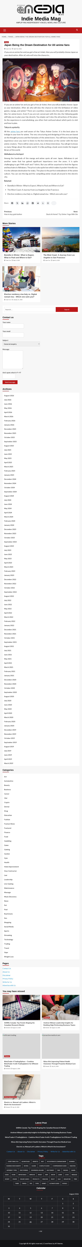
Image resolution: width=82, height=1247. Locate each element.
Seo (5, 918)
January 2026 (9, 425)
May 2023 (8, 558)
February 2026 (9, 421)
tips (30, 1183)
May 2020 (8, 709)
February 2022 (9, 621)
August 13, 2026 (56, 1027)
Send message (10, 382)
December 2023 (10, 529)
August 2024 (9, 496)
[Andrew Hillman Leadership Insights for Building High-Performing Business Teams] (61, 1007)
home (13, 1174)
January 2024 (9, 525)
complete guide (44, 1166)
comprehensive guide (60, 1166)
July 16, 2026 (55, 1066)
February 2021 (9, 671)
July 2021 (7, 650)
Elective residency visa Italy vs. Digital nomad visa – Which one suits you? (37, 194)
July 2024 (7, 500)
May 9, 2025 (16, 260)
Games (73, 1170)
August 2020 (9, 696)
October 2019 (9, 738)
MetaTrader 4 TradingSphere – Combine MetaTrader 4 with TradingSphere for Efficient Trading (21, 1064)
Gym (6, 858)
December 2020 (10, 680)
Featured (7, 828)
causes (33, 1166)
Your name (6, 322)
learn (60, 1174)
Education (8, 815)
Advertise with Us (9, 985)
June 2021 (8, 655)
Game (6, 845)
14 (52, 1213)
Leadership (8, 879)
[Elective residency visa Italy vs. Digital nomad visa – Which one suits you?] (21, 278)
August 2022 (9, 596)
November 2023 (10, 533)
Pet (5, 905)
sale (59, 1179)
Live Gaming (8, 884)
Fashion (7, 819)
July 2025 (7, 450)
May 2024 (8, 508)
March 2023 (8, 567)
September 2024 (10, 492)
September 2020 (10, 692)
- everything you (12, 1161)
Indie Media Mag (41, 19)
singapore (67, 1179)
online (14, 1179)
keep (46, 1174)
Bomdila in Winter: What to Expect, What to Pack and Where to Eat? (35, 185)
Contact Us (7, 968)
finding (65, 1170)
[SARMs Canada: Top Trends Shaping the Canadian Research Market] (21, 1007)
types (37, 1183)
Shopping (7, 922)
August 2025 (9, 446)
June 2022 (8, 604)
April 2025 (8, 462)
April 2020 (8, 713)
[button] (5, 30)
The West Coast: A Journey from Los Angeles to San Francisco (33, 190)
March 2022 (8, 617)
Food (6, 837)
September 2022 (10, 592)
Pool (5, 909)
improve (32, 1174)
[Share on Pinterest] (33, 203)
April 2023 (8, 563)
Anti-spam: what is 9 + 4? (12, 372)
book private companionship (56, 1161)
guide (7, 1174)
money (7, 1179)
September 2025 (10, 441)
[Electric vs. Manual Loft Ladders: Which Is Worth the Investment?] (21, 1087)
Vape (6, 952)
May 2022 (8, 609)
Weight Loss (9, 957)
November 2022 (10, 584)
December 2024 (10, 479)
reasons (45, 1179)
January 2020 (9, 726)
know (53, 1174)
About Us (6, 972)
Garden (7, 854)
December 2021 (10, 630)
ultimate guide (54, 1183)
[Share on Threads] (48, 203)
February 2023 (9, 571)
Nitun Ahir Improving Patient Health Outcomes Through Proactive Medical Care (41, 1142)
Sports (6, 931)
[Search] (77, 30)
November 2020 (10, 684)
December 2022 (10, 579)
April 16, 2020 (18, 49)
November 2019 (10, 734)
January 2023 (9, 575)
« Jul (40, 1231)
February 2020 (9, 721)
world (64, 1183)
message (74, 1174)
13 (42, 1213)
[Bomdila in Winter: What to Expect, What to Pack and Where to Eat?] (21, 239)
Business (7, 789)
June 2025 (8, 454)
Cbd (5, 798)
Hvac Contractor (10, 871)
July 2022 (7, 600)
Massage (7, 892)
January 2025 (9, 475)
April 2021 (8, 663)
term (75, 1179)
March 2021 (8, 667)
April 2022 (8, 613)
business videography (14, 1166)
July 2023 (7, 550)
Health (6, 862)
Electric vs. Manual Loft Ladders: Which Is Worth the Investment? (41, 1147)
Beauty (7, 785)
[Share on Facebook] (12, 203)
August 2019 (9, 747)
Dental (6, 807)
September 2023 (10, 542)
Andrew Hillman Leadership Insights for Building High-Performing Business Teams (41, 1132)
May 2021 (8, 659)
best (42, 1161)
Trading (7, 944)
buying (26, 1166)
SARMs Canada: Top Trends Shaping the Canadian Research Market (41, 1128)
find (58, 1170)
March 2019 (8, 763)
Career (6, 794)
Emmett (8, 1027)
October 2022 (9, 588)
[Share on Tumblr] (43, 203)
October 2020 (9, 688)
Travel (6, 42)
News (6, 901)
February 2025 (9, 471)
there (17, 1183)
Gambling (7, 841)
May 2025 (8, 458)
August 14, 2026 (16, 1027)
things (24, 1183)
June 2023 (8, 554)
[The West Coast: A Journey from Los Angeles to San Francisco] (61, 239)
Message (6, 349)
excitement (50, 1170)
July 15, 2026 (15, 1107)
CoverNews (48, 1243)
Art (5, 777)
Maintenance (9, 888)
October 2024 (9, 487)
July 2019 (7, 751)
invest (40, 1174)
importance (22, 1174)
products (36, 1179)
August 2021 (9, 646)
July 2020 (7, 701)
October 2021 (9, 638)
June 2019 (8, 755)
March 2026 (8, 416)
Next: (62, 213)
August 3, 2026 (16, 1068)
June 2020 (8, 705)
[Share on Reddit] (38, 203)
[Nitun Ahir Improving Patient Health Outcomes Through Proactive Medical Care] (61, 1046)
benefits (35, 1161)
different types (12, 1170)
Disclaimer (6, 975)
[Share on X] (17, 203)
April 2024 (8, 513)
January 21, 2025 (17, 299)
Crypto (6, 802)
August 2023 (9, 546)
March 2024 (8, 517)
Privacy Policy (8, 979)
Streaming (8, 935)
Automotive (8, 781)
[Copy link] (53, 203)
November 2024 (10, 483)
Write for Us (7, 982)
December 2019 (10, 730)
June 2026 (8, 404)
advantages (26, 1161)
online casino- (25, 1179)
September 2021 (10, 642)
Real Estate (8, 914)
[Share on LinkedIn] (22, 203)
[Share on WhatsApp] (28, 203)
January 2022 (9, 625)
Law (5, 875)
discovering (24, 1170)
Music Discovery (10, 897)
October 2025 (9, 437)
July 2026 (7, 400)
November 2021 (10, 634)
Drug (6, 811)
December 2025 (10, 429)
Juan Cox (8, 49)
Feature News (9, 824)
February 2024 (9, 521)
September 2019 (10, 742)
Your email (6, 331)
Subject (5, 340)
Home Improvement (11, 867)
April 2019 (8, 759)
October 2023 (9, 538)
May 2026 (8, 408)
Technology (8, 939)
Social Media (9, 927)
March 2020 (8, 717)
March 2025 (8, 467)
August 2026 (9, 396)
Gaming (7, 849)
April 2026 (8, 412)
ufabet (44, 1183)
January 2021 (9, 675)
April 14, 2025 (56, 260)
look (67, 1174)
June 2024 (8, 504)
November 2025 (10, 433)
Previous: (13, 213)
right (53, 1179)
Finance (7, 832)
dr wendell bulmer (37, 1170)
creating (73, 1166)
